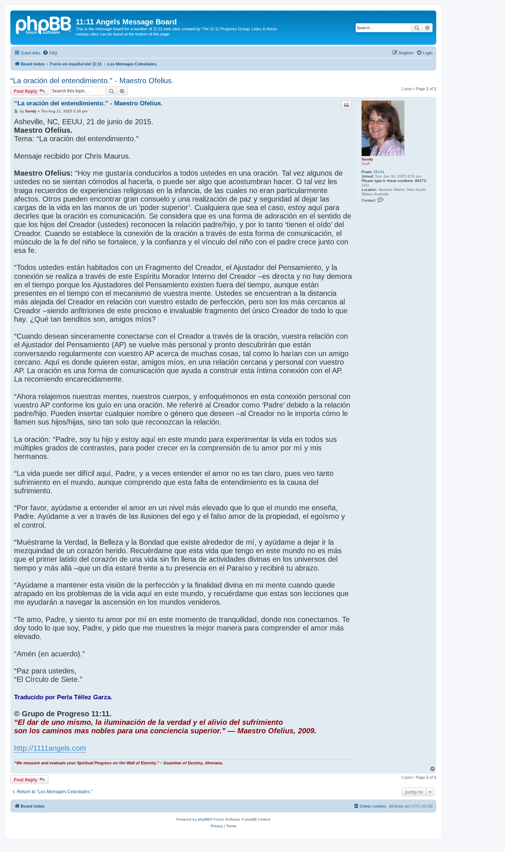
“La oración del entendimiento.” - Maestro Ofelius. (92, 81)
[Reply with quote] (346, 105)
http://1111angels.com (50, 748)
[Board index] (44, 24)
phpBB (204, 819)
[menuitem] (50, 52)
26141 (378, 172)
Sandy (367, 159)
